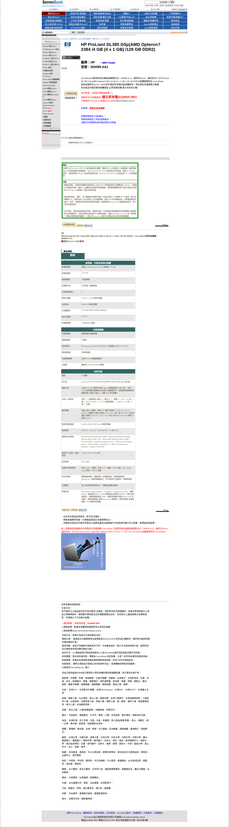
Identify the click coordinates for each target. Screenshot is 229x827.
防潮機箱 (47, 126)
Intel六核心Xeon (50, 46)
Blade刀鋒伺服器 (50, 82)
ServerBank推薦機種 (51, 79)
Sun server (48, 108)
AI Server (47, 76)
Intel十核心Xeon (50, 55)
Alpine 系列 (48, 74)
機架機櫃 (47, 123)
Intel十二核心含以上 (52, 65)
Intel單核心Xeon (50, 100)
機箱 (46, 117)
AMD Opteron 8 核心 (52, 49)
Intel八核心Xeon (50, 52)
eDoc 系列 (48, 68)
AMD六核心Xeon (50, 61)
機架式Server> (97, 39)
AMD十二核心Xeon (51, 58)
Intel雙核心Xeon (50, 92)
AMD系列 (48, 111)
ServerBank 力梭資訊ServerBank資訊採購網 (76, 39)
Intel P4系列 (48, 103)
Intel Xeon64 (49, 114)
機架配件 (47, 120)
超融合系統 (48, 71)
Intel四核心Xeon (50, 88)
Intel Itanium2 (49, 105)
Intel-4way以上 (49, 85)
